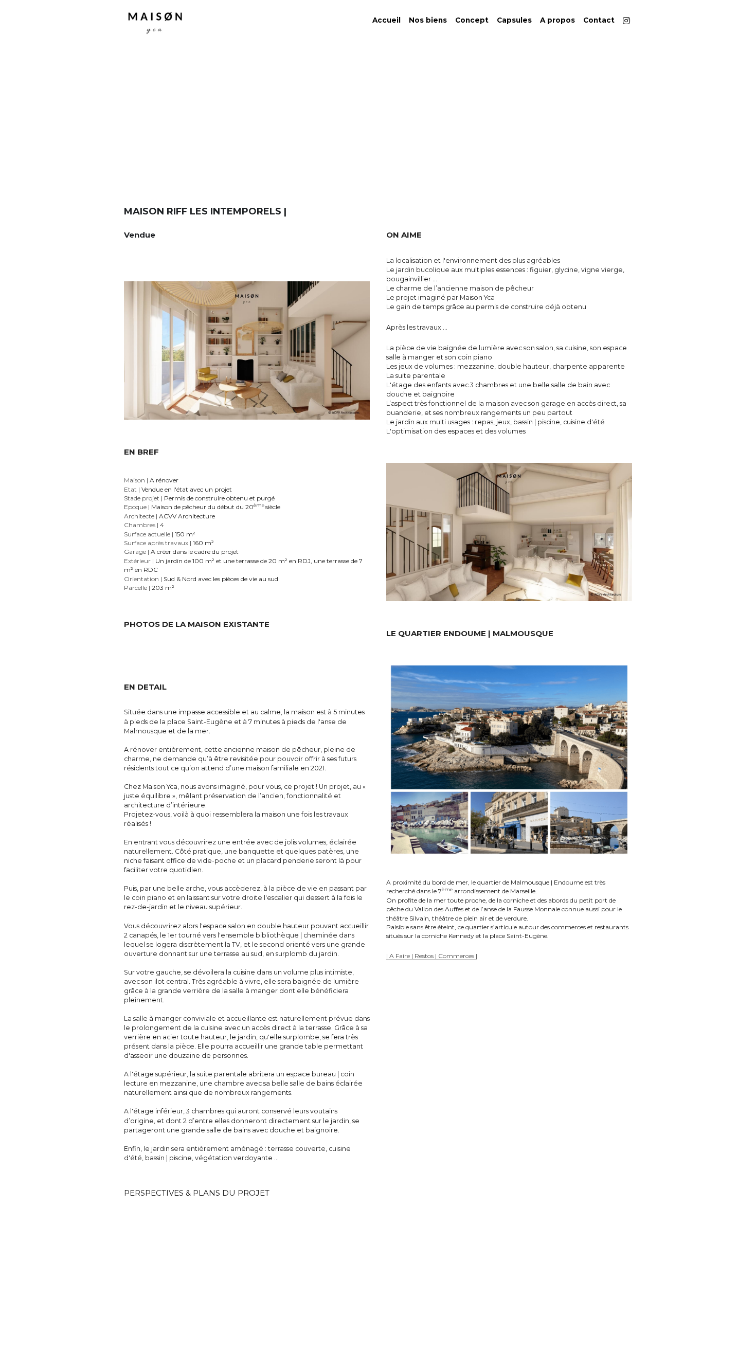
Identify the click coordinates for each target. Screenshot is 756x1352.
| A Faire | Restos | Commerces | (431, 956)
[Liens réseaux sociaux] (626, 20)
